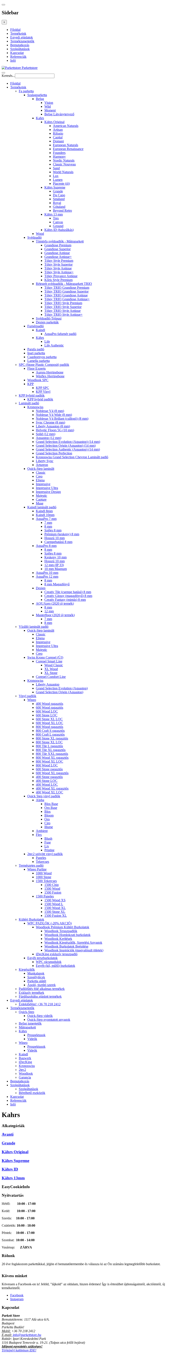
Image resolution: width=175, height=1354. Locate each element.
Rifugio (58, 133)
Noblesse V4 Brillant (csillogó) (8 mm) (62, 418)
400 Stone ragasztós (49, 777)
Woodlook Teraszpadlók (60, 931)
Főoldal (15, 29)
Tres (56, 218)
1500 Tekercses (46, 881)
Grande (58, 191)
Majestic (41, 495)
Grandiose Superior (57, 249)
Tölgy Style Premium (58, 260)
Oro (47, 819)
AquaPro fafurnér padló (60, 334)
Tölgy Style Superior (58, 264)
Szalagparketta (37, 95)
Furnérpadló (35, 326)
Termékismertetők (22, 41)
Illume (48, 827)
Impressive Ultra (47, 488)
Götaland (59, 206)
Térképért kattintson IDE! (19, 1350)
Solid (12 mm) (45, 434)
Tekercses (42, 861)
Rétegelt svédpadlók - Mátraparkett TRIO (64, 284)
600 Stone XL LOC (49, 719)
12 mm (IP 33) (54, 565)
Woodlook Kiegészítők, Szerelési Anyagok (73, 942)
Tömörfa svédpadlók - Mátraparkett (60, 241)
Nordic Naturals (63, 160)
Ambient (42, 831)
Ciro (47, 823)
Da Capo (59, 195)
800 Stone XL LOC (49, 742)
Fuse (47, 842)
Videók (32, 1039)
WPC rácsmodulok (48, 962)
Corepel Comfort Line (51, 676)
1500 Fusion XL (55, 915)
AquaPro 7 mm (46, 519)
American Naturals (65, 126)
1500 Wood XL (55, 908)
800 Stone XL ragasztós (52, 738)
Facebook (16, 1295)
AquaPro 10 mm (47, 572)
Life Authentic (54, 345)
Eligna (40, 480)
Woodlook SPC (37, 380)
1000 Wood (44, 873)
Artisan (58, 129)
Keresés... (8, 75)
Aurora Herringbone (49, 372)
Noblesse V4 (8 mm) (50, 411)
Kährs (40, 337)
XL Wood (51, 669)
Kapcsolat (17, 53)
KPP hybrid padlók (32, 395)
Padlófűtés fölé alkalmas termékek (42, 989)
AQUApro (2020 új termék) (55, 603)
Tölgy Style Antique (58, 268)
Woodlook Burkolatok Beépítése (66, 946)
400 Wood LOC (47, 784)
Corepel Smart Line (49, 661)
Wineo (31, 700)
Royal (57, 203)
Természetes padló (31, 865)
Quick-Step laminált (40, 468)
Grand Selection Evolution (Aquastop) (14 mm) (68, 441)
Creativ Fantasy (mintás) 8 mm (65, 599)
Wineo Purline (37, 869)
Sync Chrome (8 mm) (50, 422)
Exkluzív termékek (31, 992)
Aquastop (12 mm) (48, 438)
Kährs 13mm (13, 1178)
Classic (40, 472)
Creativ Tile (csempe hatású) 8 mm (67, 592)
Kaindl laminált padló (41, 507)
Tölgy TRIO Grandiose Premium (66, 287)
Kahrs (40, 118)
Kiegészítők (27, 969)
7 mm (48, 522)
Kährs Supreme (54, 187)
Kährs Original (54, 122)
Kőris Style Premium (58, 280)
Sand (56, 168)
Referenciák (18, 56)
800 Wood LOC (47, 765)
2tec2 (22, 1069)
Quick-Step (26, 1012)
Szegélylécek (36, 977)
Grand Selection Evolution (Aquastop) (62, 688)
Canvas (58, 222)
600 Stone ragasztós (49, 769)
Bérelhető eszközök (32, 1093)
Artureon (42, 465)
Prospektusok (36, 1035)
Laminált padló (29, 403)
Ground (58, 226)
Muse (39, 503)
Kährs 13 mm (53, 214)
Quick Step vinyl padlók (43, 796)
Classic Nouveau (64, 164)
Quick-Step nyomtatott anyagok (48, 1019)
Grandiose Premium (57, 245)
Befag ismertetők (30, 1023)
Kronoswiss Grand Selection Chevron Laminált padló (72, 457)
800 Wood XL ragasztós (52, 757)
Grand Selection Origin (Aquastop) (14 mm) (66, 445)
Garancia (25, 1077)
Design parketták (47, 322)
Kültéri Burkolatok (31, 919)
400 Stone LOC (46, 781)
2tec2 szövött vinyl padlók (45, 854)
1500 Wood (52, 888)
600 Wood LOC (47, 711)
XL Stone (50, 673)
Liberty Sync (44, 461)
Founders (59, 153)
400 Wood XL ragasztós (52, 788)
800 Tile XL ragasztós (51, 750)
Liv (46, 846)
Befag (40, 99)
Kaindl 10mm (45, 515)
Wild (47, 106)
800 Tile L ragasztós (49, 746)
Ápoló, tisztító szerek (41, 985)
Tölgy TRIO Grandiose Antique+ (67, 299)
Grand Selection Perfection (54, 453)
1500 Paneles (45, 896)
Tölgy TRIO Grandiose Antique (66, 295)
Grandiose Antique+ (58, 257)
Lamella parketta (38, 361)
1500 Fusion (52, 892)
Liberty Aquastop (47, 684)
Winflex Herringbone (50, 376)
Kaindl (40, 330)
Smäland (59, 199)
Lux (55, 176)
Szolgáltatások (20, 49)
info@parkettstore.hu (26, 1335)
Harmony (59, 156)
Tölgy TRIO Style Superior (63, 307)
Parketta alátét (36, 981)
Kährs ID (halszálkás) (59, 230)
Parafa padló (35, 349)
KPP (30, 384)
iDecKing (25, 1062)
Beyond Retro (62, 210)
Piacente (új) (61, 183)
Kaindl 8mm (44, 511)
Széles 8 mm (52, 530)
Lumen (58, 180)
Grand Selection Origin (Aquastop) (59, 692)
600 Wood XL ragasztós (52, 773)
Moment (50, 110)
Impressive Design (48, 492)
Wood (40, 233)
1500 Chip (51, 885)
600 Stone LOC (46, 715)
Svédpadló (34, 237)
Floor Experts (36, 368)
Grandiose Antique (57, 253)
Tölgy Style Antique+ (59, 272)
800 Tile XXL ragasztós (52, 754)
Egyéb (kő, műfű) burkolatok (55, 965)
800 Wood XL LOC (49, 761)
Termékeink (18, 33)
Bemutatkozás (19, 45)
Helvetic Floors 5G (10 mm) (55, 430)
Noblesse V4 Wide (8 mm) (54, 415)
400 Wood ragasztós (49, 703)
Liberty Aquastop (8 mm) (53, 426)
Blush (48, 838)
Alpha (40, 800)
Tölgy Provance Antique (60, 276)
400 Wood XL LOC (49, 792)
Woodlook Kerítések (58, 938)
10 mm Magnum (55, 569)
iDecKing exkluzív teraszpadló (56, 954)
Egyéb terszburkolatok (42, 958)
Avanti (7, 1134)
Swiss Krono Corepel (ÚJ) (45, 657)
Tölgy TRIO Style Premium (63, 303)
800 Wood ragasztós (49, 727)
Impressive (43, 484)
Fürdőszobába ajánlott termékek (40, 996)
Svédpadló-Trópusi (48, 318)
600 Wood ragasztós (49, 707)
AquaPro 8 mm (46, 546)
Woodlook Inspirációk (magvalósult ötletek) (73, 950)
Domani (58, 141)
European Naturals (65, 145)
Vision (48, 102)
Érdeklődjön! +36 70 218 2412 (40, 1004)
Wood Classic (53, 665)
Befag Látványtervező (59, 114)
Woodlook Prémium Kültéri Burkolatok (62, 927)
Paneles (41, 858)
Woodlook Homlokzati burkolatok (67, 935)
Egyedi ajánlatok (21, 37)
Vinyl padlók (27, 696)
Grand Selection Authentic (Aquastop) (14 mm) (68, 449)
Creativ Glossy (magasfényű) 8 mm (68, 596)
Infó (13, 60)
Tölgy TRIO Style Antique (62, 310)
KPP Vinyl (43, 391)
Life (47, 341)
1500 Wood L (53, 904)
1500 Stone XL (54, 912)
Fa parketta (26, 91)
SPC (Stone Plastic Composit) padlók (44, 364)
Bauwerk (25, 1058)
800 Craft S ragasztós (50, 730)
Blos (47, 811)
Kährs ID (10, 1169)
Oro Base (50, 807)
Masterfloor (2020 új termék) (55, 615)
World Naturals (63, 172)
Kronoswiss (35, 407)
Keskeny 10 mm (55, 557)
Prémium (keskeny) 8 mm (61, 534)
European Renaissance (68, 149)
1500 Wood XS (55, 900)
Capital (58, 137)
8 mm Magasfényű (57, 584)
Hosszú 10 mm (54, 538)
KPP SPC (42, 388)
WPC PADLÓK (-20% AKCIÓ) (49, 923)
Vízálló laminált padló (33, 626)
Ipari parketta (36, 353)
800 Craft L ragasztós (50, 734)
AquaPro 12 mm (47, 576)
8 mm (48, 526)
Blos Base (51, 804)
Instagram (16, 1299)
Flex (39, 834)
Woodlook (26, 1073)
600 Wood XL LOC (49, 723)
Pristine (49, 850)
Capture (41, 499)
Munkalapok (35, 973)
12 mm (49, 611)
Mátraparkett (27, 1027)
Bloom (49, 815)
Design (40, 588)
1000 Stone (43, 877)
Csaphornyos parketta (42, 357)
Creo (39, 476)
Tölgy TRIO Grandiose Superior (66, 291)
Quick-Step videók (40, 1016)
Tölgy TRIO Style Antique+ (63, 314)
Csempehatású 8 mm (58, 542)
